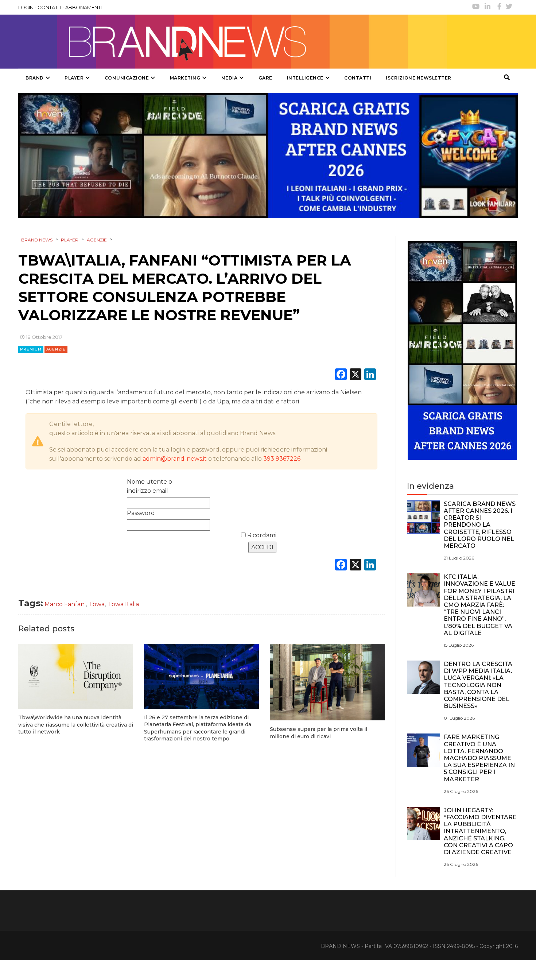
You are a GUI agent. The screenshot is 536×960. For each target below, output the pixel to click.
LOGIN (26, 7)
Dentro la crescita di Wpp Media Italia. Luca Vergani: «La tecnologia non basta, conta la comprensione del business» (478, 685)
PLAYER (74, 78)
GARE (265, 78)
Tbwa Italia (123, 604)
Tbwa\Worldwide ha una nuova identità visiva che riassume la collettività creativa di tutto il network (75, 724)
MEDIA (229, 78)
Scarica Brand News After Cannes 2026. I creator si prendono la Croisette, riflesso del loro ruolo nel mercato (480, 524)
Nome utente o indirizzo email (149, 486)
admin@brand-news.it (175, 458)
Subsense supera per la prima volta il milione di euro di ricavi (318, 733)
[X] (355, 375)
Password (141, 513)
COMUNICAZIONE (127, 78)
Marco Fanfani (65, 604)
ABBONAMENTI (83, 7)
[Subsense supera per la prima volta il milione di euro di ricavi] (327, 682)
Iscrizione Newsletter (418, 78)
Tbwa (96, 604)
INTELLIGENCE (305, 78)
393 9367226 (281, 458)
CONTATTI (49, 7)
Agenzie (56, 349)
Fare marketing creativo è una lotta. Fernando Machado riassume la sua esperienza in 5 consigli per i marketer (479, 757)
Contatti (357, 78)
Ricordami (261, 535)
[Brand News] (232, 42)
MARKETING (185, 78)
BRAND (35, 78)
